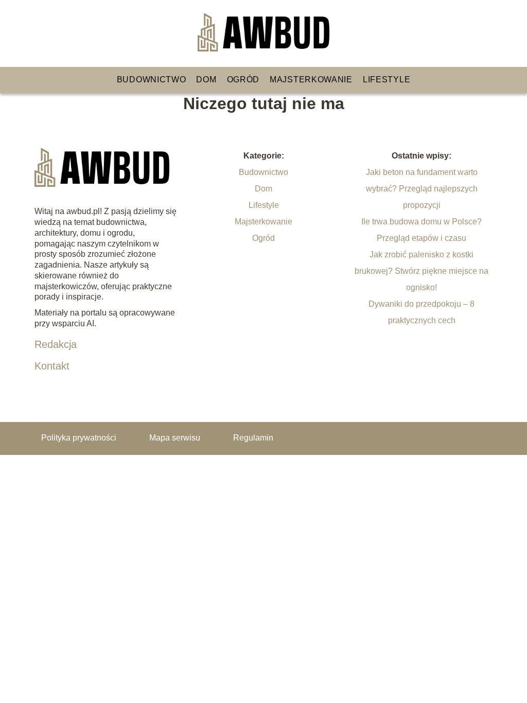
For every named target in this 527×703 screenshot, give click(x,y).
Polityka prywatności (78, 437)
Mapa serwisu (174, 437)
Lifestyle (386, 79)
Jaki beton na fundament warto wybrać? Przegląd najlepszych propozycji (422, 188)
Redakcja (55, 344)
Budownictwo (151, 79)
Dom (206, 79)
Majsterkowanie (311, 79)
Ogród (243, 79)
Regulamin (253, 437)
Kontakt (51, 366)
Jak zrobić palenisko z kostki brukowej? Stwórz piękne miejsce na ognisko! (421, 271)
